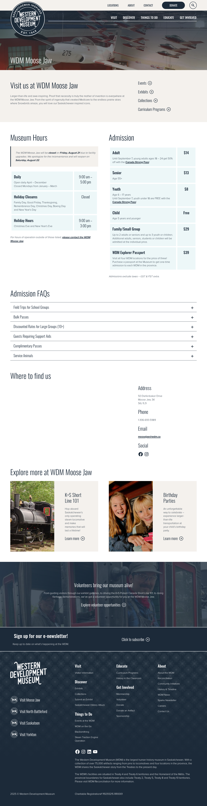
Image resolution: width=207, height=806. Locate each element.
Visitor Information (84, 672)
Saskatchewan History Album (90, 705)
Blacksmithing (82, 731)
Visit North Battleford (33, 711)
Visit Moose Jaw (30, 699)
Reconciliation (165, 678)
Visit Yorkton (28, 734)
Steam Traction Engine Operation (86, 738)
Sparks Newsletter (167, 700)
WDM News (164, 694)
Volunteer (121, 699)
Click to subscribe (133, 639)
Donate (173, 5)
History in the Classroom (128, 678)
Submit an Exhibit (84, 699)
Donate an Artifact (125, 710)
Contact (148, 5)
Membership (122, 694)
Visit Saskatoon (30, 722)
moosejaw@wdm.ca (149, 436)
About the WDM (166, 672)
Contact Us (163, 711)
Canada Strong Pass (137, 162)
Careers (162, 705)
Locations (113, 5)
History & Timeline (167, 689)
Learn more (72, 538)
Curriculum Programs (151, 109)
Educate (169, 17)
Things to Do (149, 17)
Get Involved (188, 17)
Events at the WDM (85, 720)
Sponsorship (122, 716)
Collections (145, 100)
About (131, 5)
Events (142, 82)
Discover (129, 17)
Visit (114, 17)
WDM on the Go (83, 726)
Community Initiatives (169, 683)
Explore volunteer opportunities (100, 604)
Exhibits (143, 91)
